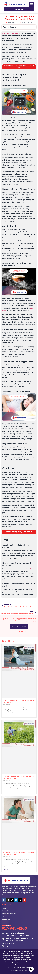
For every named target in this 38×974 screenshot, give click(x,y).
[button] (31, 4)
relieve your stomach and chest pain (21, 569)
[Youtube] (24, 900)
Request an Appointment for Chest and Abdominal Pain (19, 532)
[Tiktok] (12, 900)
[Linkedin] (16, 900)
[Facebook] (4, 900)
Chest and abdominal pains (12, 33)
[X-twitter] (20, 900)
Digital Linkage (23, 970)
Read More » (6, 715)
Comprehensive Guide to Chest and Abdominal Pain (19, 66)
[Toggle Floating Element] (31, 969)
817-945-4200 (14, 928)
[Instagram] (8, 900)
